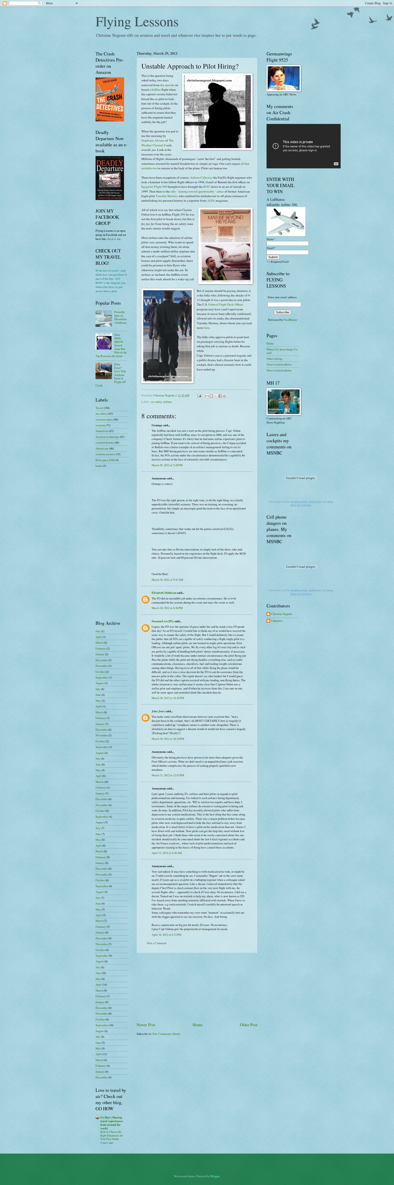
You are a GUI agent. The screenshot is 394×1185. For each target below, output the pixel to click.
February (101, 648)
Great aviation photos (279, 364)
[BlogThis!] (211, 396)
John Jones (158, 711)
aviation (100, 425)
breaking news (299, 501)
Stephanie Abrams (153, 140)
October (100, 672)
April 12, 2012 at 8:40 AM (167, 853)
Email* (271, 248)
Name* (271, 239)
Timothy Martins (166, 196)
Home (198, 1024)
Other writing (274, 359)
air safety (156, 402)
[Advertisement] (197, 987)
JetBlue (156, 89)
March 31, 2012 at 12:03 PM (168, 775)
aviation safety (104, 419)
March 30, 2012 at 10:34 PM (168, 739)
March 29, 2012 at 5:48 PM (167, 465)
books (99, 466)
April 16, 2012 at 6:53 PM (166, 935)
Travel (99, 408)
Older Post (248, 1024)
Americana (102, 448)
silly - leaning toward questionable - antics (197, 191)
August (100, 683)
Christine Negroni (281, 614)
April (99, 637)
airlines (167, 402)
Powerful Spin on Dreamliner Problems (120, 317)
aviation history (105, 442)
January (100, 654)
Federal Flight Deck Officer (225, 304)
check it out (113, 239)
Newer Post (146, 1024)
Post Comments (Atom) (166, 1034)
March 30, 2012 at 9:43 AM (167, 580)
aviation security (105, 454)
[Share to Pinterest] (224, 396)
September (102, 677)
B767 (206, 187)
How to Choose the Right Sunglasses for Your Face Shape (111, 1135)
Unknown (276, 621)
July (98, 631)
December (102, 660)
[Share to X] (215, 396)
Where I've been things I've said (282, 351)
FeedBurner (290, 320)
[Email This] (207, 396)
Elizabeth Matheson (164, 593)
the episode (167, 85)
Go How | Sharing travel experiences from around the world (111, 1122)
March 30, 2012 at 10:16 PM (168, 698)
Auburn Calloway (201, 177)
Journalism (102, 431)
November (102, 666)
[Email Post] (199, 395)
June (98, 695)
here (207, 328)
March (99, 642)
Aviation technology (107, 437)
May (98, 701)
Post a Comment (156, 943)
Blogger (215, 1176)
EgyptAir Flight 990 (154, 187)
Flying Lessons (137, 21)
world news (314, 501)
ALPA (211, 200)
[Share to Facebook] (220, 396)
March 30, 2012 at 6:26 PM (167, 608)
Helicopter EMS (105, 460)
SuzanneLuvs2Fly (163, 621)
